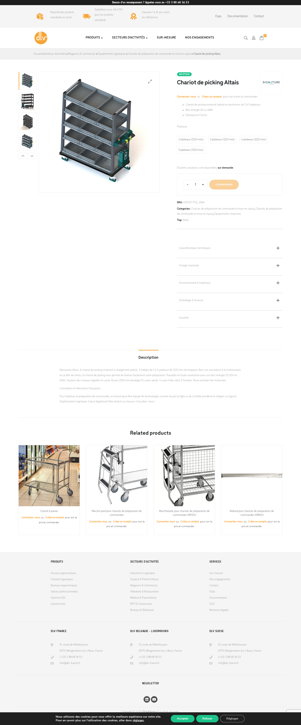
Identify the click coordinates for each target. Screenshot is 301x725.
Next (32, 156)
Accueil (38, 54)
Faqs (218, 16)
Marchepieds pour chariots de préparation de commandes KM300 (184, 513)
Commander (224, 184)
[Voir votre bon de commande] (261, 37)
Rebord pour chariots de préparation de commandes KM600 (252, 513)
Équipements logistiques (112, 54)
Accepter (182, 718)
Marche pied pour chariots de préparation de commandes (117, 513)
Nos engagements (199, 37)
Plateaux (182, 126)
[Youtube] (154, 699)
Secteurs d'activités (55, 54)
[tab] (148, 355)
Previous (23, 156)
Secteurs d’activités (128, 37)
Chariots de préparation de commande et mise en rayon (159, 54)
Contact (259, 16)
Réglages (232, 718)
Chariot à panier (49, 511)
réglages (138, 720)
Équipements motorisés (227, 214)
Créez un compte (211, 96)
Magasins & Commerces (82, 54)
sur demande (225, 167)
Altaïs (186, 220)
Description (148, 358)
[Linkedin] (147, 699)
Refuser (207, 718)
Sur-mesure (166, 37)
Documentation (237, 16)
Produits (93, 37)
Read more (49, 504)
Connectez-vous (187, 96)
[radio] (191, 139)
